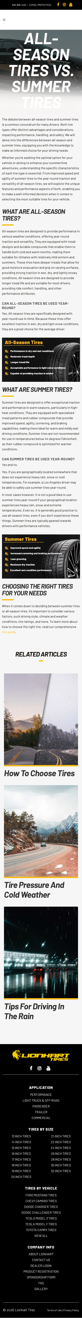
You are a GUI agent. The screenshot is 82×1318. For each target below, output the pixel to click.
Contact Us (41, 1260)
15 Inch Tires (21, 1148)
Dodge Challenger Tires (41, 1212)
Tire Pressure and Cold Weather (34, 889)
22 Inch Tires (61, 1142)
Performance (41, 1094)
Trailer (41, 1112)
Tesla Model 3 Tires (41, 1218)
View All (41, 1235)
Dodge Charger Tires (41, 1207)
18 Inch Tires (21, 1165)
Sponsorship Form (41, 1277)
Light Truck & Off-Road (41, 1100)
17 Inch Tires (21, 1159)
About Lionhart (41, 1254)
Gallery (41, 1289)
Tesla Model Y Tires (41, 1224)
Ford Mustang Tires (41, 1195)
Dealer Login (41, 1265)
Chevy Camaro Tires (41, 1201)
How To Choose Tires (39, 773)
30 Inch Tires (61, 1165)
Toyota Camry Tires (41, 1230)
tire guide (9, 632)
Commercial (41, 1118)
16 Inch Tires (21, 1153)
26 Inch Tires (61, 1153)
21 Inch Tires (61, 1136)
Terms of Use (54, 1310)
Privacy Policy (71, 1310)
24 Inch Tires (61, 1148)
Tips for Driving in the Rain (34, 1011)
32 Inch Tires (61, 1171)
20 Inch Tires (21, 1177)
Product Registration (41, 1271)
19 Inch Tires (21, 1171)
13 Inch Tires (21, 1136)
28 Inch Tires (61, 1159)
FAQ (41, 1283)
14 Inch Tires (21, 1142)
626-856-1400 (19, 4)
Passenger (41, 1106)
